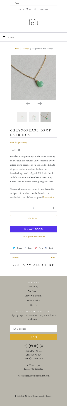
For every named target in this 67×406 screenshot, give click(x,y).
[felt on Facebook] (25, 346)
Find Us (33, 305)
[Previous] (27, 103)
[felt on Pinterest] (31, 346)
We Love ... (33, 291)
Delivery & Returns (33, 296)
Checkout (44, 9)
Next (53, 257)
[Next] (39, 103)
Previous (15, 257)
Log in (21, 9)
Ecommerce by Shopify (42, 396)
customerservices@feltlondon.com (33, 376)
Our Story (33, 286)
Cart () (33, 9)
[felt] (33, 22)
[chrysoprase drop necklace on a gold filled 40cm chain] (33, 77)
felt (22, 396)
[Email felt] (42, 346)
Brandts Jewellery (18, 143)
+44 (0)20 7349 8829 (33, 358)
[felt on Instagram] (36, 346)
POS (27, 396)
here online (48, 197)
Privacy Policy (33, 300)
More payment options (33, 237)
